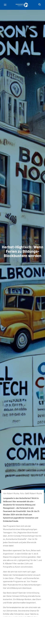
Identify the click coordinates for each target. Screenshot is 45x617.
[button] (5, 5)
